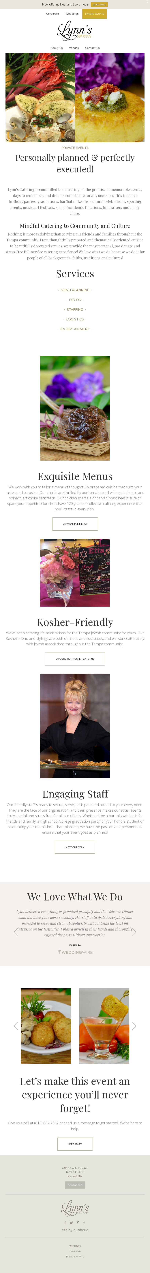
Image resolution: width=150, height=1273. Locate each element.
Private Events (75, 1256)
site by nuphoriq (75, 1230)
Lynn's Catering (75, 31)
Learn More (99, 4)
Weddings (75, 1246)
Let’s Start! (75, 1144)
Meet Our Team (75, 847)
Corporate (75, 1251)
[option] (75, 932)
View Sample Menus (75, 524)
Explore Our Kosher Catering (75, 658)
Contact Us (75, 1185)
